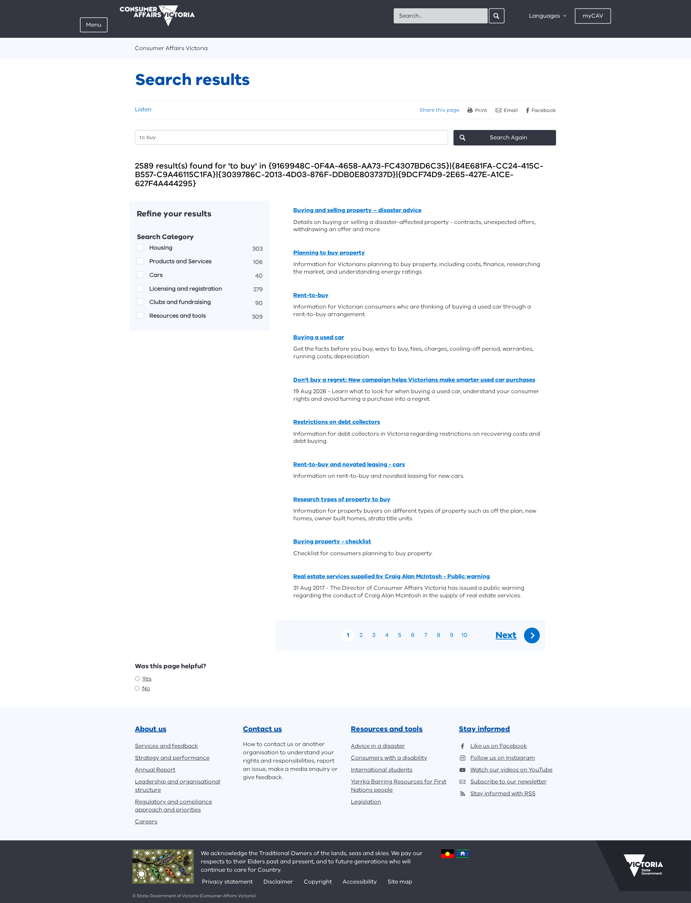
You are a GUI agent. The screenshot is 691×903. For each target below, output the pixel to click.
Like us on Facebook (498, 746)
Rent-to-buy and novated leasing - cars (349, 464)
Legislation (366, 802)
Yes (147, 679)
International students (381, 770)
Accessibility (360, 882)
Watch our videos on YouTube (511, 770)
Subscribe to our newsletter (508, 782)
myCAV (593, 16)
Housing (160, 248)
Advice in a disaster (378, 746)
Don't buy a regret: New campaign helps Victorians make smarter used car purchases (414, 380)
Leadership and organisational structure (177, 786)
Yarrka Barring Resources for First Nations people (398, 786)
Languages (544, 16)
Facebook (544, 110)
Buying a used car (318, 337)
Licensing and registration (185, 289)
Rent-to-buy (311, 295)
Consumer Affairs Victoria (171, 48)
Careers (146, 822)
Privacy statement (227, 882)
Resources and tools (177, 316)
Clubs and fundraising (180, 302)
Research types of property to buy (341, 499)
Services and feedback (166, 746)
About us (150, 729)
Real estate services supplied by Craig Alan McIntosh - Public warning (391, 576)
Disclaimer (278, 882)
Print (481, 110)
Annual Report (155, 770)
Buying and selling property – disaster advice (357, 210)
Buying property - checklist (332, 541)
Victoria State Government (643, 865)
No (146, 688)
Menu (93, 25)
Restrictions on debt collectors (336, 422)
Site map (400, 882)
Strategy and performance (172, 758)
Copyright (318, 882)
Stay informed (484, 729)
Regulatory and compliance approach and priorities (173, 806)
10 (464, 635)
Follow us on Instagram (502, 758)
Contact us (262, 729)
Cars (156, 275)
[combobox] (441, 15)
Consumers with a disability (389, 758)
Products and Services (180, 261)
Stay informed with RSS (503, 794)
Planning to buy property (329, 253)
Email (511, 110)
